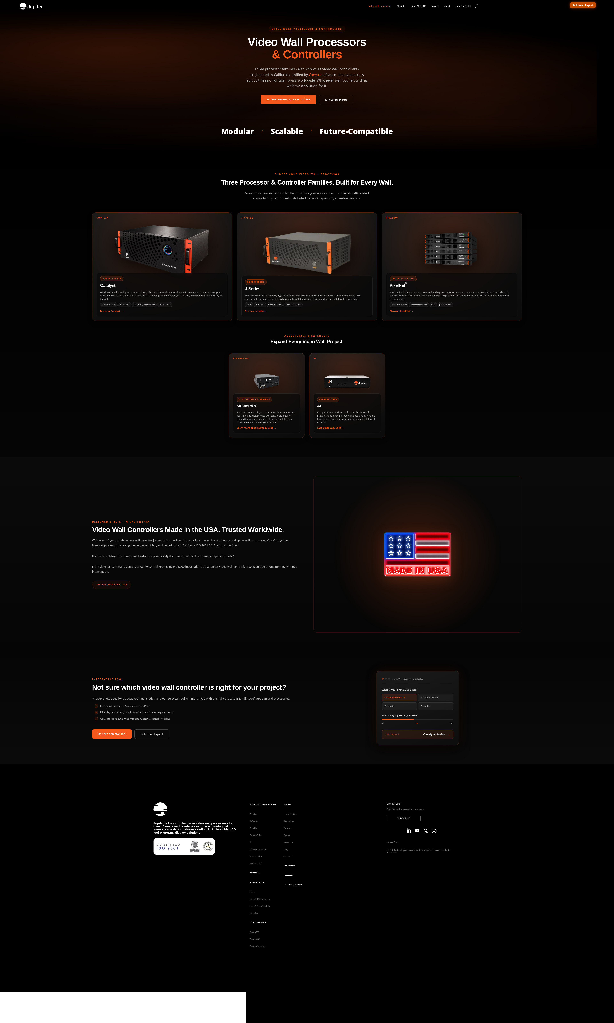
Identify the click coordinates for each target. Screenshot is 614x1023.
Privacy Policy (392, 842)
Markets (401, 6)
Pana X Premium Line (260, 899)
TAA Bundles (256, 856)
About (447, 6)
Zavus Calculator (258, 946)
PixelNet (254, 828)
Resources (288, 821)
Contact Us (289, 856)
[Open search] (476, 6)
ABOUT (287, 804)
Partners (287, 828)
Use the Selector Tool (112, 734)
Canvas (315, 74)
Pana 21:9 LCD (418, 6)
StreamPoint (256, 835)
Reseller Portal (463, 6)
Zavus (435, 6)
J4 (251, 842)
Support (288, 875)
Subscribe (403, 818)
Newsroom (288, 842)
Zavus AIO (255, 939)
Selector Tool (256, 863)
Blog (285, 849)
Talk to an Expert (583, 5)
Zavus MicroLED (258, 922)
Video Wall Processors (380, 6)
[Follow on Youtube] (416, 829)
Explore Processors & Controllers (288, 99)
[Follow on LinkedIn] (407, 829)
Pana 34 (254, 913)
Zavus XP (254, 932)
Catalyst (254, 814)
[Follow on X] (424, 829)
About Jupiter (290, 814)
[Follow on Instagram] (433, 829)
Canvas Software (258, 849)
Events (286, 835)
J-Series (254, 821)
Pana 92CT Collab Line (261, 906)
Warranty (289, 866)
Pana (252, 892)
